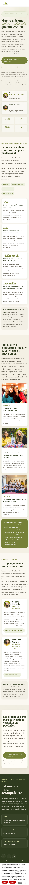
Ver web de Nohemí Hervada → (14, 630)
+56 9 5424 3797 (9, 845)
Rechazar (12, 882)
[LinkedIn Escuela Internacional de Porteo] (14, 856)
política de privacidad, (7, 878)
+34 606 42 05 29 (9, 833)
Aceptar (5, 882)
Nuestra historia (9, 67)
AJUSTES (22, 879)
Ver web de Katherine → (12, 674)
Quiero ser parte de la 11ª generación (12, 60)
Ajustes (20, 882)
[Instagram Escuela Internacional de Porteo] (3, 856)
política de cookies (19, 878)
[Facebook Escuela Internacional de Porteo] (9, 856)
